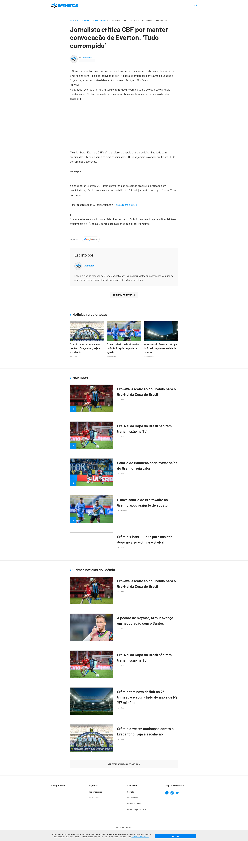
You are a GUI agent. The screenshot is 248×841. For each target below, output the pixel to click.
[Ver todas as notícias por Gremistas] (74, 57)
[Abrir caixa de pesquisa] (196, 5)
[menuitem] (105, 792)
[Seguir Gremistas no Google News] (85, 238)
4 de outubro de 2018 (125, 204)
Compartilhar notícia (122, 295)
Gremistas (87, 57)
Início (72, 20)
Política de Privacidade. (140, 837)
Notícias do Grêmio (84, 20)
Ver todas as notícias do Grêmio (123, 764)
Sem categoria (100, 20)
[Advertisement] (124, 124)
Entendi (175, 836)
